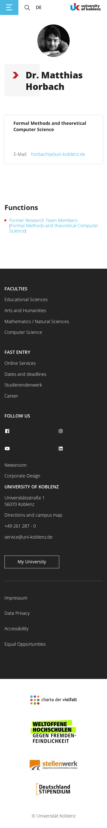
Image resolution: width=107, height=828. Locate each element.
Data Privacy (17, 613)
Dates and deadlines (25, 374)
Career (11, 396)
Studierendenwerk (23, 385)
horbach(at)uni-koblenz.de (58, 154)
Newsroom (15, 465)
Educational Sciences (26, 299)
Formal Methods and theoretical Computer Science (53, 228)
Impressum (15, 598)
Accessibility (16, 628)
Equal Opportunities (25, 644)
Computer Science (23, 332)
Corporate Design (22, 476)
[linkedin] (61, 448)
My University (32, 562)
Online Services (20, 363)
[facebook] (7, 431)
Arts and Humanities (25, 310)
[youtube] (7, 448)
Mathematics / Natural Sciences (36, 321)
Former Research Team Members (43, 220)
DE (39, 7)
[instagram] (61, 431)
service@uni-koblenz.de (28, 537)
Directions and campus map (33, 515)
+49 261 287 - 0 (20, 526)
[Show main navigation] (9, 7)
